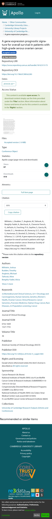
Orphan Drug (33, 303)
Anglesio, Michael (9, 273)
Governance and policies (26, 438)
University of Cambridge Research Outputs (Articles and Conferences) (17, 31)
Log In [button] (38, 13)
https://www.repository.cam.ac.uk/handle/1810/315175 (25, 65)
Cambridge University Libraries (17, 25)
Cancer (42, 303)
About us (26, 432)
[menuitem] (32, 12)
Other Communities (18, 22)
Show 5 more (7, 284)
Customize (6, 515)
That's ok (45, 515)
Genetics (33, 296)
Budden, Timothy (9, 270)
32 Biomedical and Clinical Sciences (17, 293)
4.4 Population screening (20, 306)
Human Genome (22, 296)
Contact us (26, 435)
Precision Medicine (19, 303)
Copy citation (13, 212)
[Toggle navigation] (46, 12)
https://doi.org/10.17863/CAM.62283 (17, 74)
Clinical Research (29, 300)
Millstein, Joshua (9, 267)
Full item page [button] (27, 192)
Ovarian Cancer (14, 300)
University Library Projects (16, 28)
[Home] (13, 3)
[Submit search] (29, 12)
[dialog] (26, 509)
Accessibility (26, 450)
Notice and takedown (26, 441)
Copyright (26, 456)
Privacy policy (26, 453)
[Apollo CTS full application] (26, 482)
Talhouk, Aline (8, 276)
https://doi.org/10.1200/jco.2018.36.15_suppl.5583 (22, 354)
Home (4, 22)
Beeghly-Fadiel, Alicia (11, 279)
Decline (37, 515)
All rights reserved (20, 366)
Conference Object (10, 151)
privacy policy (30, 510)
